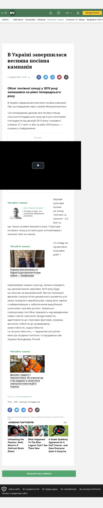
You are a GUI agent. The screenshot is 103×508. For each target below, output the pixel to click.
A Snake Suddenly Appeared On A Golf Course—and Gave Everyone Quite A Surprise (58, 445)
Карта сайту (14, 489)
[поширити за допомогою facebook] (38, 77)
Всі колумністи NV (31, 489)
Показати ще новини (39, 473)
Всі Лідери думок (50, 489)
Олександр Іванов (24, 396)
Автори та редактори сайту (14, 493)
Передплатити (92, 13)
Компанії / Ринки (55, 19)
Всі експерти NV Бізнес (90, 489)
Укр (67, 13)
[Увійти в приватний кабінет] (78, 13)
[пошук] (50, 12)
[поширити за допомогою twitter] (45, 77)
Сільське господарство (29, 402)
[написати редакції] (59, 77)
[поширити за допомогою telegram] (52, 77)
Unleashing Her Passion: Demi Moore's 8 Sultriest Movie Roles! (16, 445)
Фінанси (41, 19)
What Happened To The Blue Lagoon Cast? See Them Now (37, 444)
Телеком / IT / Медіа (75, 19)
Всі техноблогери (69, 489)
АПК (16, 402)
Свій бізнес (18, 19)
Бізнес (5, 19)
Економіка (30, 19)
